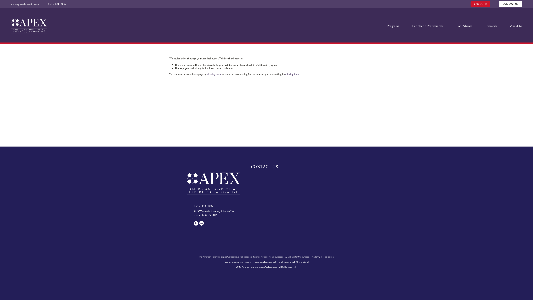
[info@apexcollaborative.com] (201, 223)
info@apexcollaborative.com (25, 4)
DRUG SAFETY (480, 4)
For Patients (464, 26)
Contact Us (510, 4)
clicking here (214, 74)
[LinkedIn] (196, 223)
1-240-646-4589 (57, 4)
